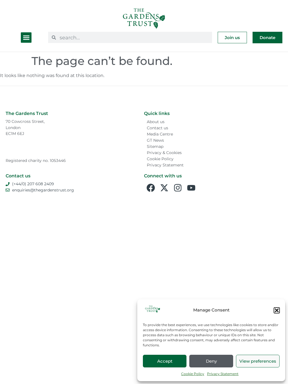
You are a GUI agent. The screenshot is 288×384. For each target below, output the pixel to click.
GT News (155, 140)
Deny (211, 361)
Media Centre (160, 134)
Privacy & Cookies (164, 152)
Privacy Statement (222, 374)
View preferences (257, 361)
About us (156, 121)
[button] (277, 310)
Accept (164, 361)
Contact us (157, 127)
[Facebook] (151, 188)
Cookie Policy (192, 374)
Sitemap (155, 146)
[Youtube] (191, 188)
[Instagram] (177, 188)
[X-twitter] (164, 188)
